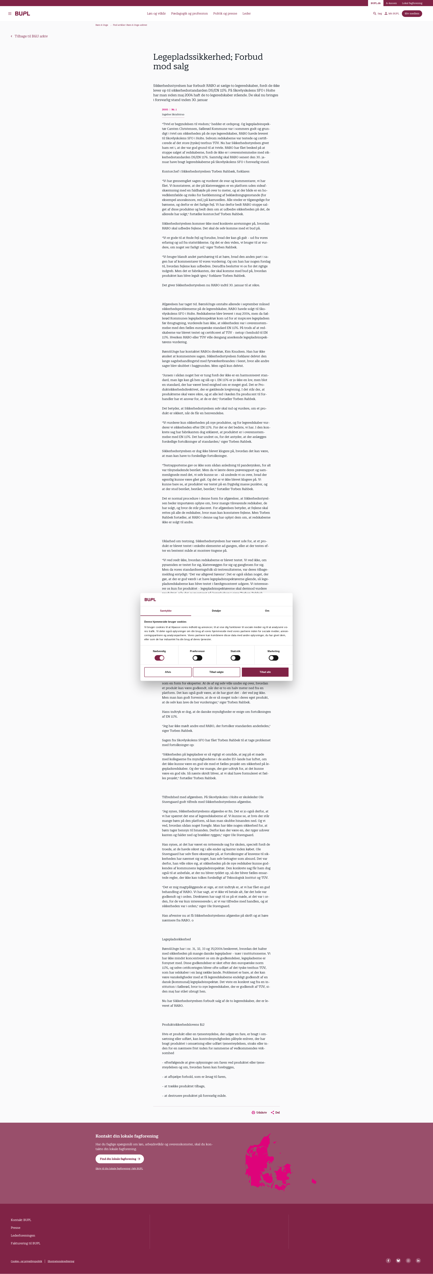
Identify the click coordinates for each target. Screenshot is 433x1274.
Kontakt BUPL (21, 1220)
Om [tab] (267, 610)
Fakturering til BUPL (25, 1243)
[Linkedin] (418, 1260)
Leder (247, 13)
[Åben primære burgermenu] (10, 13)
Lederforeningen (23, 1235)
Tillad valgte (216, 672)
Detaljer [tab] (216, 610)
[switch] (197, 658)
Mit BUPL (394, 13)
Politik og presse (225, 13)
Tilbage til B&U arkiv (31, 36)
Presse (15, 1228)
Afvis (168, 672)
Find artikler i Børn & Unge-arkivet (130, 25)
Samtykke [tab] (166, 610)
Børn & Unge (102, 25)
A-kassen (391, 3)
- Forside (24, 13)
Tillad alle (265, 672)
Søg (380, 13)
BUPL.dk (376, 3)
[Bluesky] (398, 1260)
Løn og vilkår (156, 13)
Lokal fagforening (412, 3)
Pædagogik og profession (189, 13)
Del (277, 1112)
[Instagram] (408, 1260)
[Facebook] (388, 1260)
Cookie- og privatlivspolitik (26, 1261)
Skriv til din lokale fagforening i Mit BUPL (119, 1168)
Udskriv (261, 1112)
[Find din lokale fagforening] (281, 1190)
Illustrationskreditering (61, 1261)
